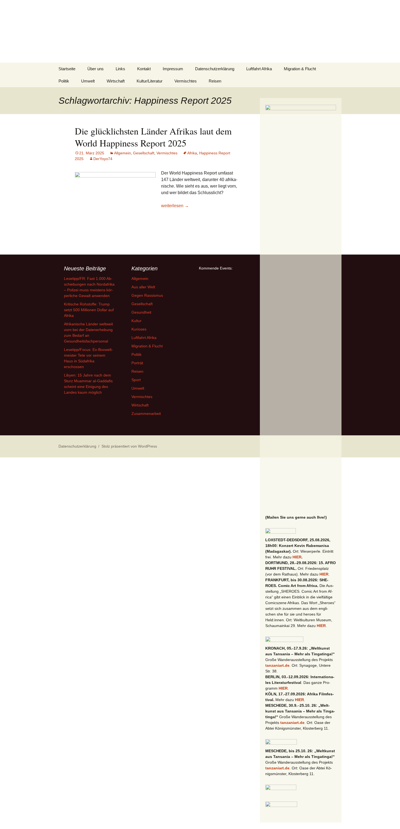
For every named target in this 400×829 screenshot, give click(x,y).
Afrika (192, 153)
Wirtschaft (116, 81)
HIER (297, 557)
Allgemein (122, 153)
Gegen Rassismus (147, 295)
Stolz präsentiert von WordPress (129, 446)
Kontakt (144, 68)
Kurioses (138, 329)
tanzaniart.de (277, 665)
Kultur (136, 321)
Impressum (173, 68)
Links (120, 68)
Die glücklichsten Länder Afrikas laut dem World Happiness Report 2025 (153, 137)
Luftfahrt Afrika (259, 68)
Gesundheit (141, 312)
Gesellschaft (143, 153)
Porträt (137, 363)
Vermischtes (185, 81)
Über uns (95, 68)
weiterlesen (175, 205)
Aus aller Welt (143, 287)
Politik (64, 81)
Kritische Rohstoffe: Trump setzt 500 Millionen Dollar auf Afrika (89, 310)
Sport (136, 380)
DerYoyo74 (102, 159)
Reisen (215, 81)
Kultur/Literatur (149, 81)
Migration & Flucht (300, 68)
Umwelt (88, 81)
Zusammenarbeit (146, 413)
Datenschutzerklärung (214, 68)
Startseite (67, 68)
